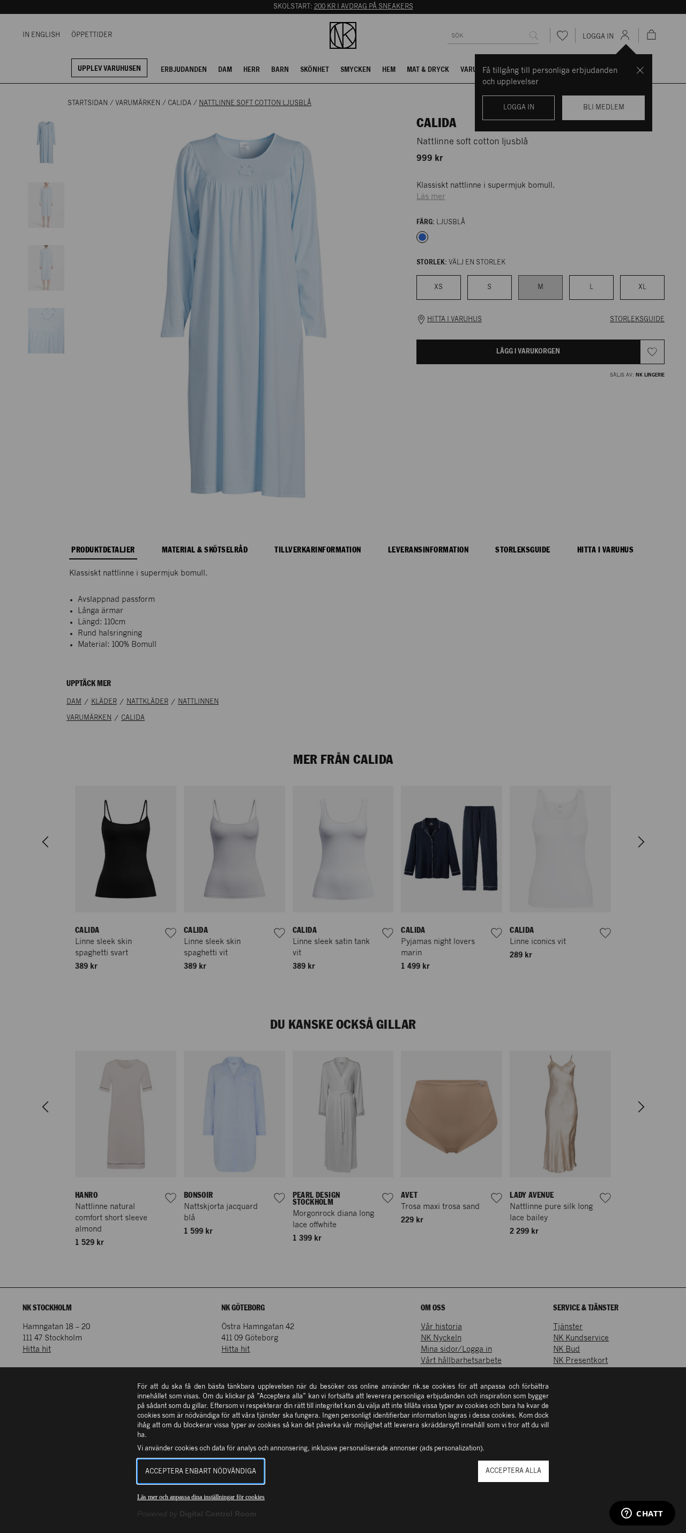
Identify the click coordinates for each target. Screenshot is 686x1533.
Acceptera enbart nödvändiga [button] (200, 1472)
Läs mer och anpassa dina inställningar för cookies (201, 1497)
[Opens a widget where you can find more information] (642, 1514)
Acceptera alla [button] (513, 1471)
